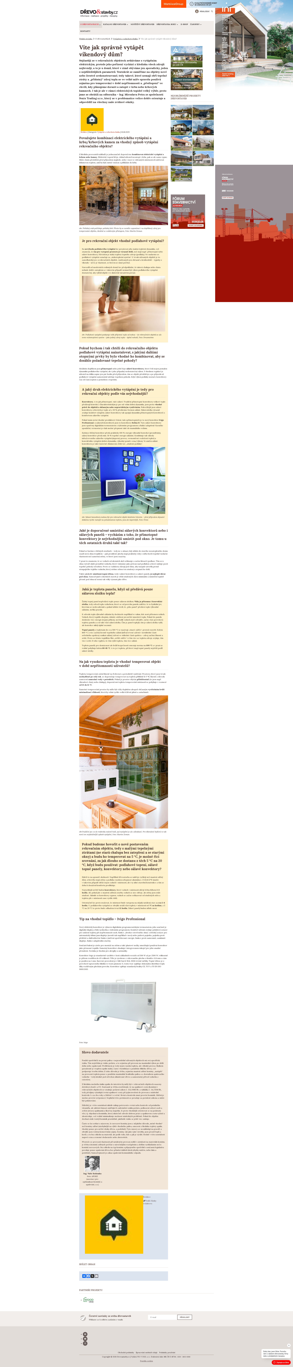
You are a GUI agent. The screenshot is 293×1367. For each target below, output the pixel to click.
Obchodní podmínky (126, 1353)
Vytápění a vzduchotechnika (108, 132)
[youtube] (85, 1339)
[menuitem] (90, 24)
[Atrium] (186, 56)
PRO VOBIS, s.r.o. (144, 1357)
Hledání (212, 12)
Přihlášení (204, 11)
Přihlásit (185, 1317)
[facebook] (85, 1334)
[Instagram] (85, 1343)
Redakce (84, 132)
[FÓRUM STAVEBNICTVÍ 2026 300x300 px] (188, 211)
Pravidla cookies (146, 1361)
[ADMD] (187, 79)
